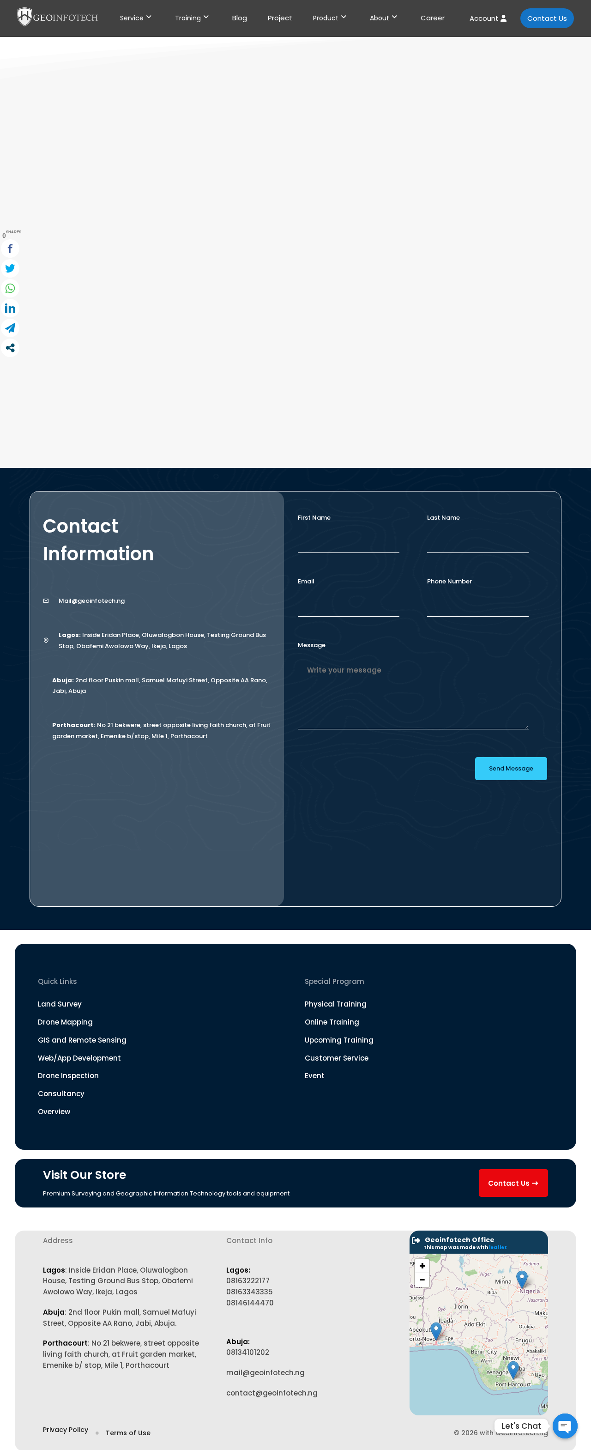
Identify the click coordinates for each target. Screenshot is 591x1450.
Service (132, 18)
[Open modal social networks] (10, 348)
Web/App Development (79, 1058)
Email (306, 581)
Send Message (511, 768)
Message (312, 645)
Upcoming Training (339, 1040)
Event (315, 1075)
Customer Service (336, 1058)
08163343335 (249, 1292)
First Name (314, 517)
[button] (436, 1331)
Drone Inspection (68, 1075)
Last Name (443, 517)
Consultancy (61, 1093)
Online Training (332, 1022)
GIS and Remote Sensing (82, 1040)
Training (188, 18)
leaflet (498, 1247)
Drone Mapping (65, 1022)
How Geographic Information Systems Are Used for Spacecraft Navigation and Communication (278, 373)
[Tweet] (10, 268)
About (379, 18)
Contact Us (547, 18)
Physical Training (336, 1004)
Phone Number (449, 581)
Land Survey (60, 1004)
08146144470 (250, 1303)
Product (325, 18)
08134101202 (247, 1352)
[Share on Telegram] (10, 328)
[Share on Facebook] (10, 248)
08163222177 (248, 1281)
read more (88, 390)
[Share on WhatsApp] (10, 288)
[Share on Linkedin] (10, 308)
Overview (54, 1111)
